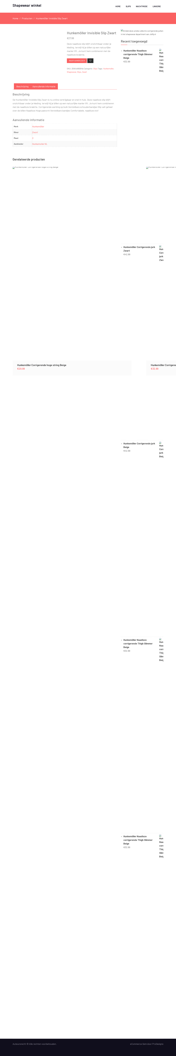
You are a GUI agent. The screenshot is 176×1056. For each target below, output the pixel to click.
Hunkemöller (38, 126)
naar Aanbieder (77, 60)
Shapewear (71, 72)
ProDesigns (157, 1043)
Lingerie (157, 6)
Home (118, 6)
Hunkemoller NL (39, 143)
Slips (128, 6)
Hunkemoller (108, 68)
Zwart (84, 72)
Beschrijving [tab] (22, 86)
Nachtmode (142, 6)
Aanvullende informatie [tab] (43, 86)
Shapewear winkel (27, 5)
